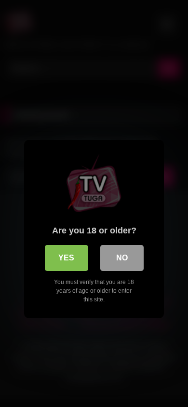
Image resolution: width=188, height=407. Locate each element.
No (122, 258)
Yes (66, 258)
